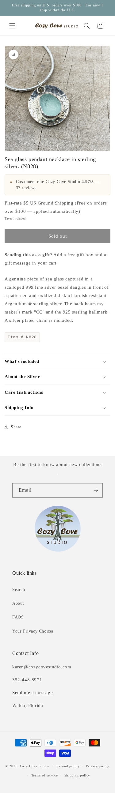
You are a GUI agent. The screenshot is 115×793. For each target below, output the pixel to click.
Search (18, 589)
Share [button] (16, 427)
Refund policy (67, 766)
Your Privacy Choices (33, 631)
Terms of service (44, 775)
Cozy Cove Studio (34, 766)
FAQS (18, 617)
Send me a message (32, 692)
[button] (12, 25)
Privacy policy (97, 766)
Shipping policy (77, 775)
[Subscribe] (95, 490)
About (18, 603)
